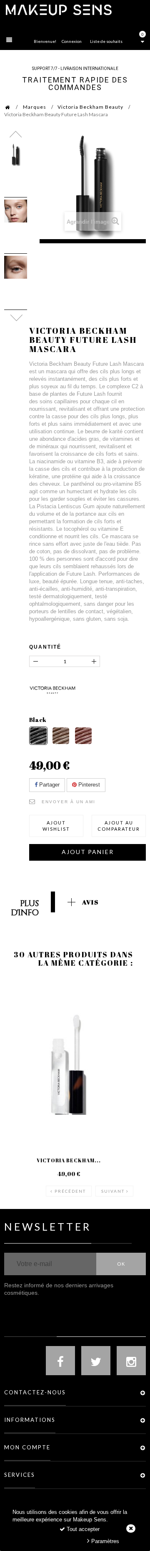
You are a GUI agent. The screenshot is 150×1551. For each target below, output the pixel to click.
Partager (49, 785)
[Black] (38, 735)
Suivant (113, 1191)
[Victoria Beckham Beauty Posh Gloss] (68, 1060)
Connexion (72, 41)
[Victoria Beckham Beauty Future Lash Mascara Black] (15, 154)
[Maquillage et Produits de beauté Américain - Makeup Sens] (58, 9)
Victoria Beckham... (69, 1160)
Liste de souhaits (106, 41)
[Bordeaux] (83, 735)
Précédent (70, 1191)
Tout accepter (82, 1529)
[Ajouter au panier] (20, 1011)
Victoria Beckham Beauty (90, 107)
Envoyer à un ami (68, 801)
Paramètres (104, 1541)
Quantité (45, 647)
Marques (34, 107)
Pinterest (88, 785)
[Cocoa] (60, 735)
